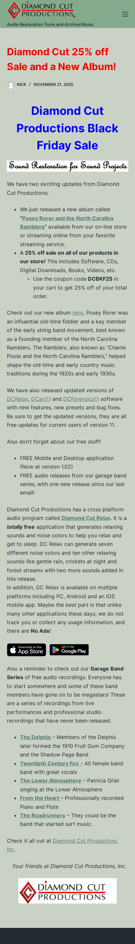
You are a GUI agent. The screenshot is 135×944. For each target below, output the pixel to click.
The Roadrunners (42, 815)
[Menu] (125, 14)
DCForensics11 (81, 398)
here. (78, 312)
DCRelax (17, 398)
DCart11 (41, 398)
